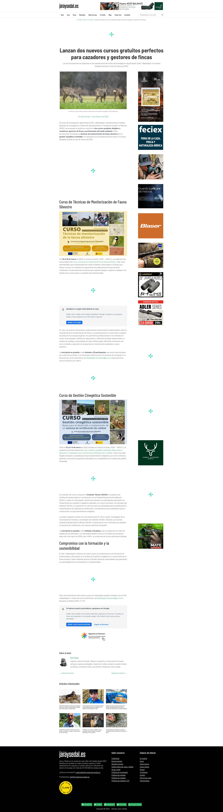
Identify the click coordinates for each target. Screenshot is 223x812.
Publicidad (115, 758)
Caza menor (144, 767)
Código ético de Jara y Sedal (122, 767)
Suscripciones (117, 761)
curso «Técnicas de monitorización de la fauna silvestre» (94, 262)
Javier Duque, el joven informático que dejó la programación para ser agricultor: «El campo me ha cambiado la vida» (93, 707)
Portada (79, 20)
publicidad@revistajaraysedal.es (88, 772)
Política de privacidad (120, 772)
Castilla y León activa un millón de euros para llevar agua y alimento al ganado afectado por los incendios (92, 731)
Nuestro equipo (117, 764)
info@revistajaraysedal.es (79, 777)
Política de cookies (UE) (121, 781)
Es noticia (90, 20)
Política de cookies (119, 778)
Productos (144, 772)
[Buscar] (162, 15)
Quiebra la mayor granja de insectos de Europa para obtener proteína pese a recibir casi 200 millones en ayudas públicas (116, 707)
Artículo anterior (66, 673)
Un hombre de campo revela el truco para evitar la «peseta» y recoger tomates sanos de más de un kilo (69, 731)
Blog (84, 20)
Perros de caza (145, 778)
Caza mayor (144, 764)
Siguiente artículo (119, 673)
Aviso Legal (116, 770)
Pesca (142, 770)
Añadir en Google (74, 322)
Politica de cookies (119, 775)
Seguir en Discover (101, 624)
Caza (142, 761)
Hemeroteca (144, 781)
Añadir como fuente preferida (79, 624)
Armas (142, 775)
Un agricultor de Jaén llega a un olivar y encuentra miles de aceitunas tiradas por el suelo (116, 731)
